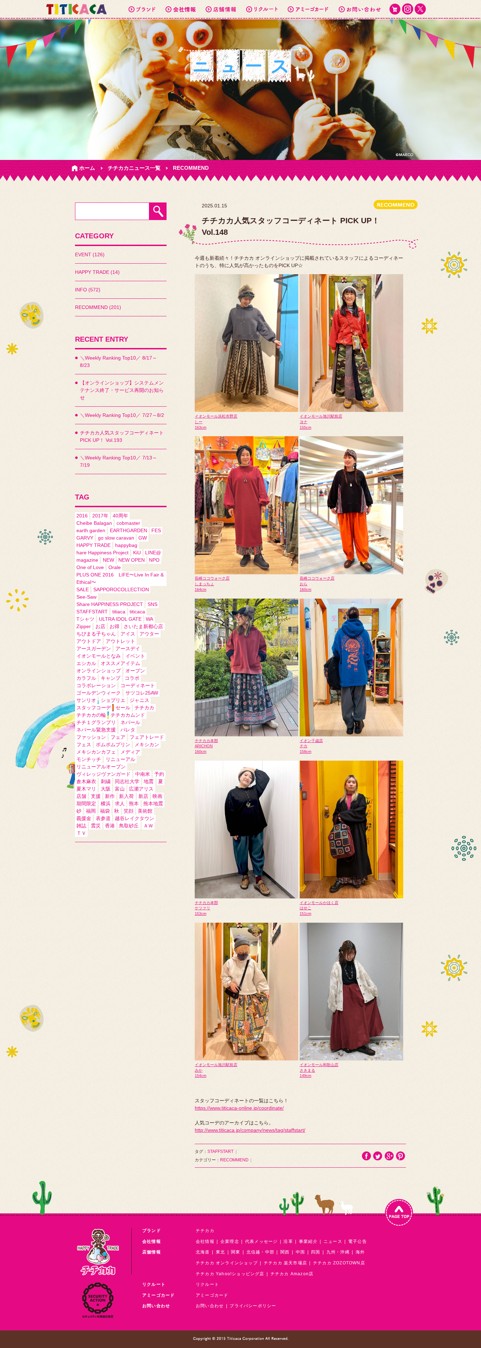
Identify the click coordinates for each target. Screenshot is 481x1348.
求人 (120, 803)
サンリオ (86, 700)
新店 (143, 796)
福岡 (91, 811)
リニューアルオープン (101, 766)
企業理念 (229, 1241)
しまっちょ (204, 584)
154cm (200, 1075)
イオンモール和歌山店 (319, 1065)
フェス (83, 744)
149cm (305, 1075)
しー (198, 422)
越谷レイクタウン (134, 818)
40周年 (120, 515)
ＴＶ (81, 833)
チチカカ (144, 707)
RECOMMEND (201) (98, 307)
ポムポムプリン (113, 744)
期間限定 (86, 803)
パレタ (127, 730)
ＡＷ (148, 825)
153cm (200, 913)
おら (303, 584)
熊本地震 (153, 803)
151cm (305, 913)
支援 (96, 796)
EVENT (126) (90, 254)
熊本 (134, 803)
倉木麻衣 (86, 781)
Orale (114, 567)
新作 (110, 796)
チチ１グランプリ (96, 722)
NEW (108, 560)
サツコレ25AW (141, 693)
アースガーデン (93, 648)
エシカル (86, 663)
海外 (360, 1252)
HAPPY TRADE (93, 545)
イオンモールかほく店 (319, 903)
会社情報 (205, 1241)
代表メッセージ (261, 1241)
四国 (315, 1252)
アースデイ (127, 648)
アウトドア (88, 641)
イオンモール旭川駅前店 (321, 416)
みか (198, 1070)
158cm (305, 751)
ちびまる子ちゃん (96, 634)
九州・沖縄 (338, 1252)
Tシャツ (85, 619)
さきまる (307, 1070)
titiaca (118, 611)
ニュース (333, 1241)
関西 (284, 1252)
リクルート (207, 1284)
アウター (149, 634)
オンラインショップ (98, 670)
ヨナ (303, 422)
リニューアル (120, 759)
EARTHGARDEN (128, 530)
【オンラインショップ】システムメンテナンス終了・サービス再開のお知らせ (122, 390)
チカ (303, 746)
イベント (135, 656)
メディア (130, 752)
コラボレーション (96, 685)
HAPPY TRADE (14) (97, 272)
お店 (100, 626)
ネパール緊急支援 (96, 730)
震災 (96, 825)
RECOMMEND (191, 168)
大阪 (106, 789)
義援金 (83, 818)
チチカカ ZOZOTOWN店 (339, 1262)
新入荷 (126, 796)
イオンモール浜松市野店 (216, 416)
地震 (149, 781)
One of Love (90, 567)
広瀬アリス (141, 789)
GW (142, 538)
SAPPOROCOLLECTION (121, 589)
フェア (118, 737)
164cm (200, 589)
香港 (110, 825)
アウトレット (120, 641)
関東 (235, 1252)
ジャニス (139, 700)
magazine (87, 560)
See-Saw (86, 597)
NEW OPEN (131, 560)
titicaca (137, 611)
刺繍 (106, 781)
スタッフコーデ (93, 707)
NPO (154, 560)
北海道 (203, 1252)
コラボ (132, 678)
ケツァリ (202, 908)
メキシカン (147, 744)
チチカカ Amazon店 (291, 1273)
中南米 (142, 774)
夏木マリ (86, 789)
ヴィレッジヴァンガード (103, 774)
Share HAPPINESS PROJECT (109, 604)
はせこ (305, 908)
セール (122, 707)
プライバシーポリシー (253, 1305)
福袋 (105, 811)
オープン (135, 670)
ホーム (87, 168)
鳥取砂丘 (129, 825)
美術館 (145, 811)
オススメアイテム (120, 663)
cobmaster (128, 523)
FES (156, 530)
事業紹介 (308, 1241)
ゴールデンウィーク (98, 693)
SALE (82, 589)
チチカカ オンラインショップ (227, 1262)
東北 (220, 1252)
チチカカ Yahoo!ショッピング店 (230, 1273)
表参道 (103, 818)
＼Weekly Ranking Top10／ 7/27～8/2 (122, 415)
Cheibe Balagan (94, 523)
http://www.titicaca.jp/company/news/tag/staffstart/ (250, 1130)
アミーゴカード (212, 1295)
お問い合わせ (210, 1305)
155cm (305, 427)
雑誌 (81, 825)
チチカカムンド (128, 715)
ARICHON (204, 746)
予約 (159, 774)
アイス (127, 634)
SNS (152, 604)
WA (149, 619)
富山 (120, 789)
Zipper (83, 626)
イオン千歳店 (311, 741)
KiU (137, 552)
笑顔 (128, 811)
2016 (82, 515)
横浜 (106, 803)
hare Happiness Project (102, 552)
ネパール (130, 722)
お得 (114, 626)
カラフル (86, 678)
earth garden (90, 530)
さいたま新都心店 (143, 626)
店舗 (81, 796)
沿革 (288, 1241)
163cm (200, 427)
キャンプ (110, 678)
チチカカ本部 (206, 741)
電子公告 (357, 1241)
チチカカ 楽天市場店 (285, 1262)
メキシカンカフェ (96, 752)
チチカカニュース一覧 (134, 168)
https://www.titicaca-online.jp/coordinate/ (239, 1108)
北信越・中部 (260, 1252)
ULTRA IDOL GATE (120, 619)
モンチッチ (88, 759)
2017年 (100, 515)
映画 (157, 796)
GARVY (84, 538)
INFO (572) (87, 289)
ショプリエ (113, 700)
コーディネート (137, 685)
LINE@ (153, 552)
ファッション (91, 737)
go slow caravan (116, 538)
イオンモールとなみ (98, 656)
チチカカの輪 (91, 715)
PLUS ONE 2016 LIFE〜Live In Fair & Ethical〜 (120, 578)
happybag (126, 545)
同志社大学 (127, 781)
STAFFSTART (92, 611)
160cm (305, 589)
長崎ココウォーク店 (212, 578)
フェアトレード (147, 737)
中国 (300, 1252)
